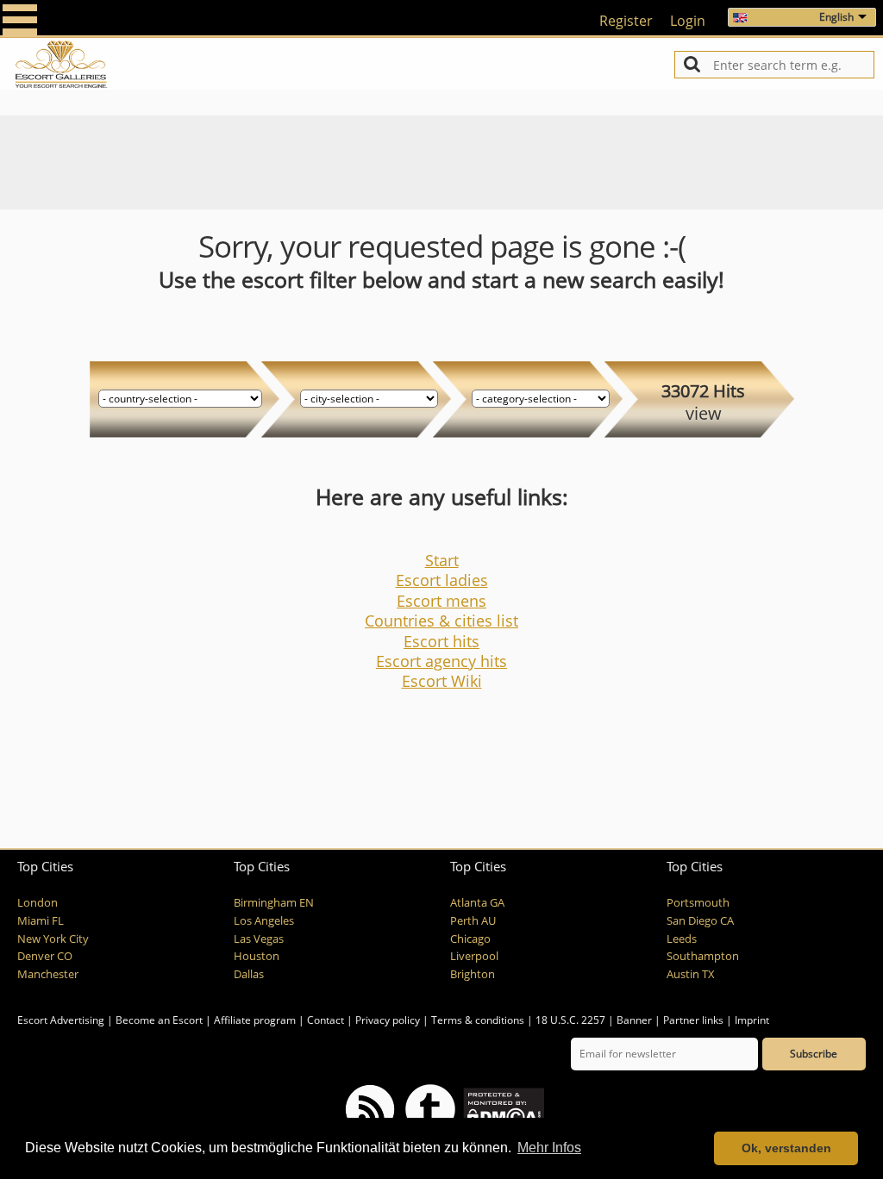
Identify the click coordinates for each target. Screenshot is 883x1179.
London (37, 902)
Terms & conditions (477, 1020)
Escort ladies (442, 580)
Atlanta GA (477, 902)
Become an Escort (159, 1020)
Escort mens (441, 600)
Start (442, 560)
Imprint (752, 1020)
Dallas (249, 974)
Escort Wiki (442, 681)
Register (626, 20)
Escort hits (441, 641)
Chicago (470, 939)
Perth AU (473, 921)
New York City (53, 939)
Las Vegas (259, 939)
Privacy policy (387, 1020)
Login (687, 20)
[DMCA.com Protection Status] (502, 1108)
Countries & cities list (441, 620)
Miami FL (40, 921)
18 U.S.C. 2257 (570, 1020)
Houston (256, 956)
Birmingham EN (274, 902)
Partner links (693, 1020)
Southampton (703, 956)
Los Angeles (264, 921)
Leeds (682, 939)
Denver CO (44, 956)
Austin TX (691, 974)
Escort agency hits (441, 661)
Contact (325, 1020)
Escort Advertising (60, 1020)
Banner (634, 1020)
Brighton (472, 974)
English (836, 16)
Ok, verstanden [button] (786, 1148)
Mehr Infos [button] (549, 1147)
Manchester (47, 974)
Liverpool (474, 956)
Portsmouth (698, 902)
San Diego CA (700, 921)
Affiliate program (255, 1020)
